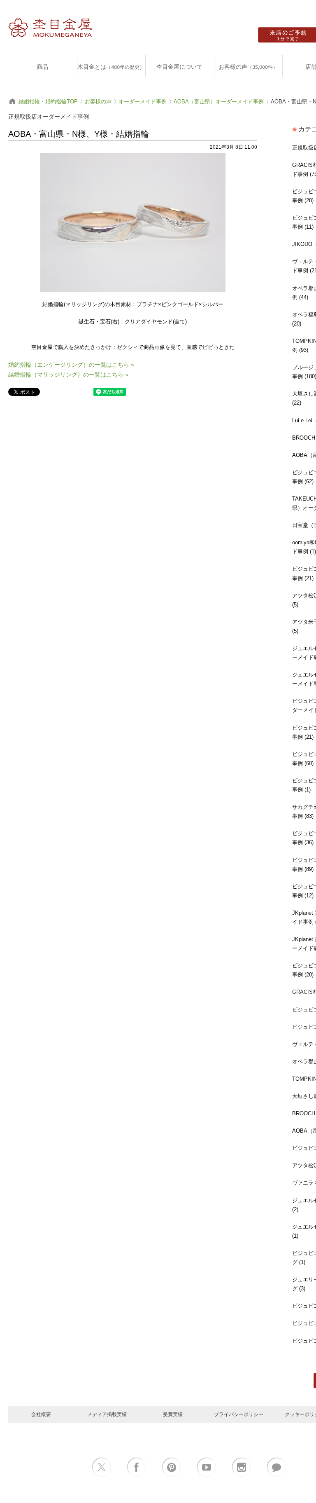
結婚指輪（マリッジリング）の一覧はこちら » (68, 374)
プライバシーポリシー (238, 1414)
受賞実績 (173, 1414)
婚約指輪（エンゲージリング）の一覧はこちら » (71, 364)
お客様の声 (248, 66)
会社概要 (41, 1414)
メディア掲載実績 (107, 1414)
